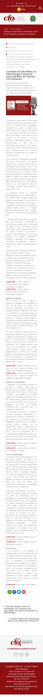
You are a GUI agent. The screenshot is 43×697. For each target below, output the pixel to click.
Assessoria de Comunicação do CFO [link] (20, 51)
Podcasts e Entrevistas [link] (26, 44)
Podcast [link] (34, 59)
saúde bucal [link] (19, 64)
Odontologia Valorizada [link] (22, 59)
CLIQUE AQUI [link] (10, 448)
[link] (40, 8)
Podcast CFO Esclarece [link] (14, 62)
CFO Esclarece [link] (13, 44)
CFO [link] (9, 54)
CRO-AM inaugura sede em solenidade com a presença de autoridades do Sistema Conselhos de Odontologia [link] (21, 609)
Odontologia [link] (19, 57)
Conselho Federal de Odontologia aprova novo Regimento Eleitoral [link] (23, 619)
